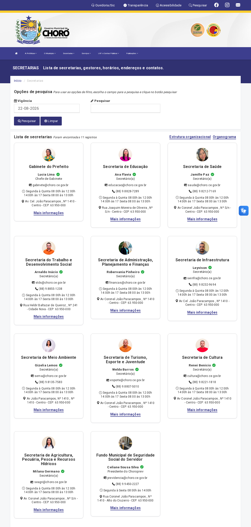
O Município (49, 53)
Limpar (52, 121)
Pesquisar (101, 101)
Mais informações (49, 213)
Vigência (24, 101)
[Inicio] (16, 53)
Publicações (131, 53)
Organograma (224, 137)
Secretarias (68, 53)
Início (18, 81)
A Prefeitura (30, 53)
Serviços (85, 53)
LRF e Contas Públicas (108, 53)
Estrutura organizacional (190, 137)
